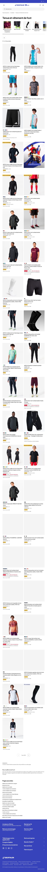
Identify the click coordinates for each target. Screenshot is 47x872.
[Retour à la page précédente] (18, 755)
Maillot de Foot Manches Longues (9, 783)
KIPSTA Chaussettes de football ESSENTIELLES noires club (32, 335)
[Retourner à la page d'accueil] (22, 5)
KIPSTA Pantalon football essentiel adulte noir (32, 366)
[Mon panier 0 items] (43, 5)
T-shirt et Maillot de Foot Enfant (9, 788)
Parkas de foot (5, 808)
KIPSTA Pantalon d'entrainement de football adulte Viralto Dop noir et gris (12, 401)
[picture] (12, 54)
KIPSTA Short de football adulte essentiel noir (32, 199)
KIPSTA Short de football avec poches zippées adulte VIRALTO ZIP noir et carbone (33, 505)
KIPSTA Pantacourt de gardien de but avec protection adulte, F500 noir (12, 603)
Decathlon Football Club (7, 801)
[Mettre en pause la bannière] (42, 1)
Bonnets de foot (5, 785)
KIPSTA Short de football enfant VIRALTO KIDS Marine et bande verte (12, 571)
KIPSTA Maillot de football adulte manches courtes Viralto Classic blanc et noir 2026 (12, 709)
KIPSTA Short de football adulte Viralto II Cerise (33, 401)
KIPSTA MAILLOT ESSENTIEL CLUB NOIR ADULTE (12, 538)
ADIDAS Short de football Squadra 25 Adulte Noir (12, 132)
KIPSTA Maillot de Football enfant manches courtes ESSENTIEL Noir (32, 469)
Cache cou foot (5, 812)
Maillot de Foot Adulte (7, 787)
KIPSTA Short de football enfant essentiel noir (32, 233)
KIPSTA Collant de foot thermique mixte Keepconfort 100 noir (13, 333)
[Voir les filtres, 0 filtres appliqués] (4, 37)
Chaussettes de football (27, 30)
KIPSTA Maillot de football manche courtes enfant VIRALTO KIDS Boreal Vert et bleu (12, 368)
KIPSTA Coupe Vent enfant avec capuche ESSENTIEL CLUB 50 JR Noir (33, 639)
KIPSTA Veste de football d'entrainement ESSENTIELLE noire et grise (12, 436)
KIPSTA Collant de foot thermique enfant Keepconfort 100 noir (11, 67)
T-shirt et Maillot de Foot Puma (9, 813)
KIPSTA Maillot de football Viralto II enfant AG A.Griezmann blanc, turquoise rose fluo (32, 132)
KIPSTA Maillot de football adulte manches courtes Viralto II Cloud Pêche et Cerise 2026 (12, 640)
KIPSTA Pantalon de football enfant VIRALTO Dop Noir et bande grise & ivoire (33, 606)
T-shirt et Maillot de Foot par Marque (10, 794)
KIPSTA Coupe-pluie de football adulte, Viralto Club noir (12, 265)
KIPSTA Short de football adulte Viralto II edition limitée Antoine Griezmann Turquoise (12, 99)
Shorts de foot (17, 29)
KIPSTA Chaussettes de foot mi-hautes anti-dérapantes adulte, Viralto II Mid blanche (12, 302)
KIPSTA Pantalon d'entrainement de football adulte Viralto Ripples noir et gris (12, 675)
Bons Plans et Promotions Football (9, 810)
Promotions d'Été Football (8, 806)
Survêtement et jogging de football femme (11, 799)
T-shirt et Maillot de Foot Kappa (9, 804)
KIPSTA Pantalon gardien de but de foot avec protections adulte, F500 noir (34, 673)
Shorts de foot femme (7, 797)
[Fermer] (44, 1)
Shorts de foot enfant (7, 792)
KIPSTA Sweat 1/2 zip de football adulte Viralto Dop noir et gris (34, 538)
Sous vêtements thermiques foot (37, 30)
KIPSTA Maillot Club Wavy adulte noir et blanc (34, 99)
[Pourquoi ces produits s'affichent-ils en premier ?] (3, 41)
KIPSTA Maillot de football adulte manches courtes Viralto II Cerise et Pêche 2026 (33, 266)
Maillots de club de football (8, 803)
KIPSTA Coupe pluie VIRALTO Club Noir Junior (12, 504)
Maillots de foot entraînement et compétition (7, 30)
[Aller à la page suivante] (28, 755)
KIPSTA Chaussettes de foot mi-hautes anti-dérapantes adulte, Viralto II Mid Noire (34, 572)
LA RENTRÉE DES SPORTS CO (34, 164)
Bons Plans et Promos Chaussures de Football (12, 815)
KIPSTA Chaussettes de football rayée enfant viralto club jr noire (33, 708)
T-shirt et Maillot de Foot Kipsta (9, 790)
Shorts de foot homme (7, 795)
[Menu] (3, 5)
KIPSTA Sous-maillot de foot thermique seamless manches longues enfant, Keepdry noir (12, 470)
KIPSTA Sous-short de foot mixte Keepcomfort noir (32, 301)
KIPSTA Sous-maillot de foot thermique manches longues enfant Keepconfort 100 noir (12, 200)
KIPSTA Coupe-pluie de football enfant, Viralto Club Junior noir (12, 233)
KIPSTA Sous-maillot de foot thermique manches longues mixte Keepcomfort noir (12, 166)
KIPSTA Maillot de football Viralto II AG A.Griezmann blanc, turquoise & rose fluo (33, 68)
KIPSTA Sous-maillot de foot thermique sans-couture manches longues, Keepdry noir (12, 743)
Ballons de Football (6, 817)
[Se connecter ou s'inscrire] (40, 5)
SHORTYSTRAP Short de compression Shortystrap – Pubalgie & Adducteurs (33, 435)
